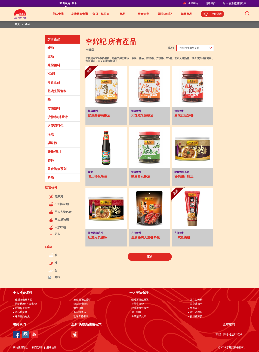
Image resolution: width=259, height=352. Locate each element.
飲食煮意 (143, 14)
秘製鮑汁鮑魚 (80, 304)
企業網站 (193, 3)
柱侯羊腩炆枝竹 (140, 308)
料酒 (51, 177)
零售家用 (65, 3)
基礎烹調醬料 (57, 91)
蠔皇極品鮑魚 (22, 316)
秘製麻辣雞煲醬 (23, 300)
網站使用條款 (20, 347)
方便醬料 (54, 108)
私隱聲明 (37, 347)
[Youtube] (34, 334)
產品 (122, 14)
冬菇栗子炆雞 (138, 316)
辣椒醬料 (54, 65)
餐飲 (74, 3)
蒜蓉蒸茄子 (196, 304)
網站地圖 (51, 347)
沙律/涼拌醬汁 (58, 117)
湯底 (51, 134)
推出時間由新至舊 (189, 48)
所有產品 (54, 39)
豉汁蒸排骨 (196, 312)
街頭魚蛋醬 (21, 312)
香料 (51, 160)
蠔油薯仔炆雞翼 (140, 300)
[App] (74, 334)
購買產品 (186, 14)
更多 (149, 256)
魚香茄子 (195, 308)
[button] (247, 13)
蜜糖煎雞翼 (196, 316)
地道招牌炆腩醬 (82, 300)
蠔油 (51, 48)
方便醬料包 (55, 125)
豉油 (51, 56)
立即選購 (217, 14)
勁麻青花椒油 (80, 316)
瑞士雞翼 (136, 312)
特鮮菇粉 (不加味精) (26, 304)
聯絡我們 (210, 3)
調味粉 (52, 143)
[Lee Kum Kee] (20, 16)
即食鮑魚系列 (57, 169)
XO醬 (51, 74)
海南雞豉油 (79, 312)
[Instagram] (25, 334)
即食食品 (54, 82)
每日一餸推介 (100, 14)
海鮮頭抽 (78, 308)
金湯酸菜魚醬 (22, 308)
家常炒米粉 (196, 300)
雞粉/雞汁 (54, 151)
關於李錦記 (165, 14)
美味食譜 (58, 14)
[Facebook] (16, 334)
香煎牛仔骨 (137, 304)
